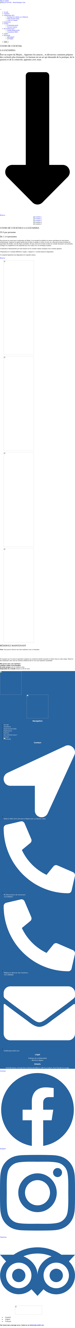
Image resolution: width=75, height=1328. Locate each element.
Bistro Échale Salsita (13, 18)
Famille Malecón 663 (13, 30)
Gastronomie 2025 (9, 15)
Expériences (7, 22)
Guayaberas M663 (12, 32)
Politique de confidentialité (37, 1058)
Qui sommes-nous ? (9, 28)
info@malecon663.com (37, 1325)
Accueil (6, 12)
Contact (6, 33)
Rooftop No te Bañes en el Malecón (17, 17)
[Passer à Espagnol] (10, 37)
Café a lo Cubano (12, 20)
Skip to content (4, 1)
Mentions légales (37, 1060)
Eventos (6, 23)
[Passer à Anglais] (10, 38)
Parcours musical (12, 27)
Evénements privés (12, 25)
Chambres (7, 13)
